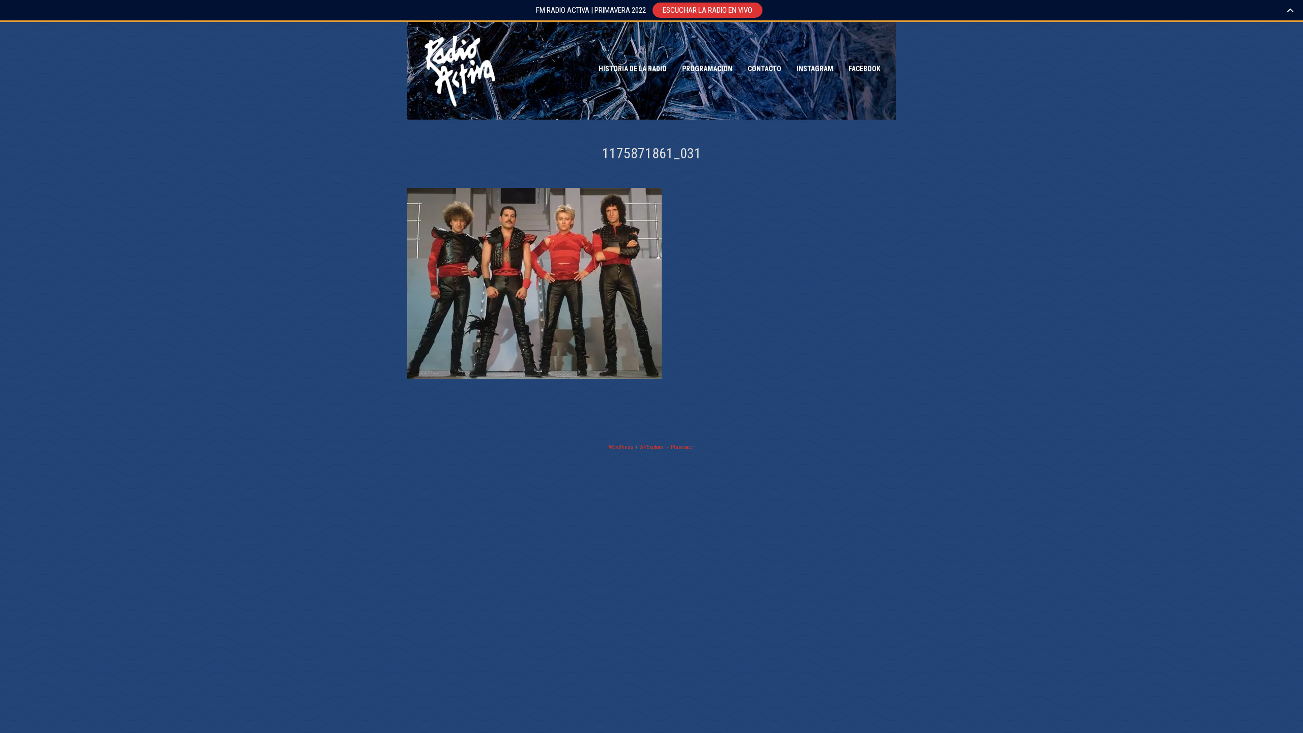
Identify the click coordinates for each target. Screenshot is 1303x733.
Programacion (707, 69)
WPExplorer (652, 447)
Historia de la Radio (633, 69)
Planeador (682, 447)
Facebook (864, 69)
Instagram (815, 69)
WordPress (621, 447)
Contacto (764, 69)
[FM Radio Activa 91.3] (458, 69)
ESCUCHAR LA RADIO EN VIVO (707, 10)
